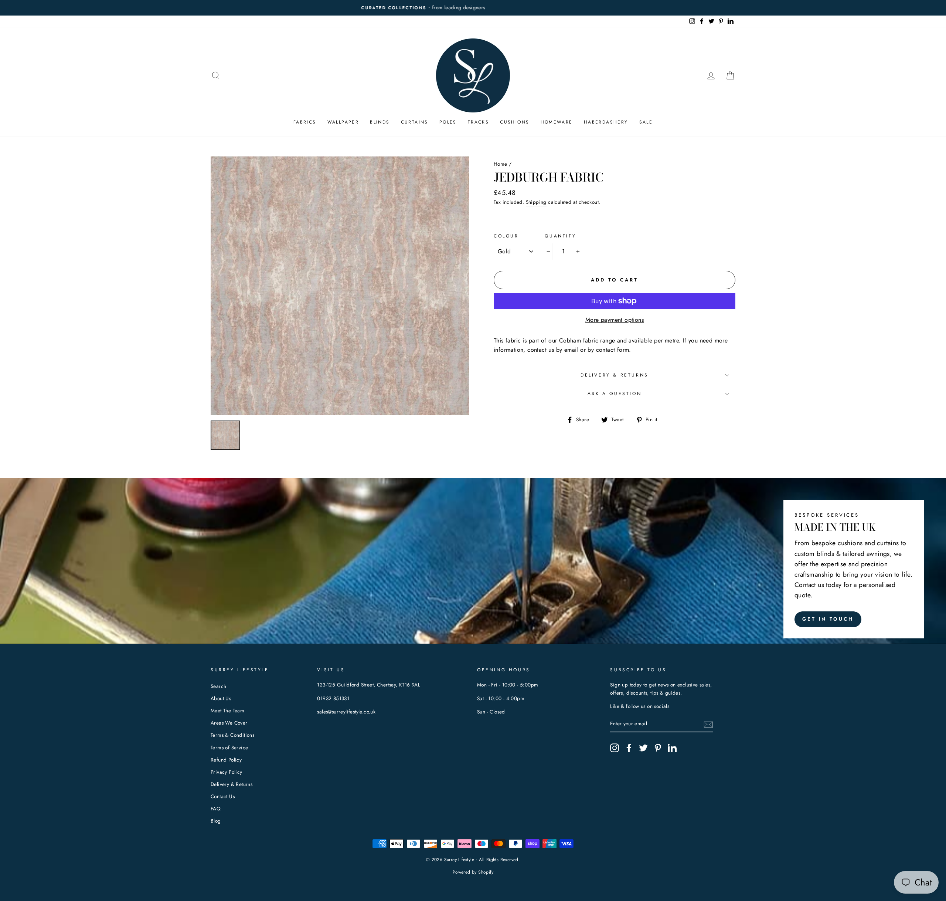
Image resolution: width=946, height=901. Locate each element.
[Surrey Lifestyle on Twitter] (643, 747)
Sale (646, 122)
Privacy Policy (226, 772)
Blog (216, 820)
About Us (221, 698)
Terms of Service (229, 747)
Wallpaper (343, 122)
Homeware (557, 122)
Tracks (478, 122)
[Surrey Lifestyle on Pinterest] (657, 747)
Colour (506, 236)
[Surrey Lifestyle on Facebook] (629, 747)
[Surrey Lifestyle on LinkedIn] (672, 747)
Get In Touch (828, 618)
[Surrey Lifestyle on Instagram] (614, 747)
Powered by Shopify (473, 872)
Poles (448, 122)
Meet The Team (227, 710)
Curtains (414, 122)
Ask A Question (615, 393)
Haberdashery (606, 122)
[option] (473, 8)
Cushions (514, 122)
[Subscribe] (708, 724)
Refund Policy (226, 759)
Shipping (536, 202)
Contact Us (223, 796)
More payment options (614, 319)
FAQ (216, 808)
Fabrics (304, 122)
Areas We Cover (229, 722)
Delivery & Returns (615, 375)
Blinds (379, 122)
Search (218, 686)
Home (500, 164)
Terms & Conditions (232, 735)
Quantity (560, 236)
